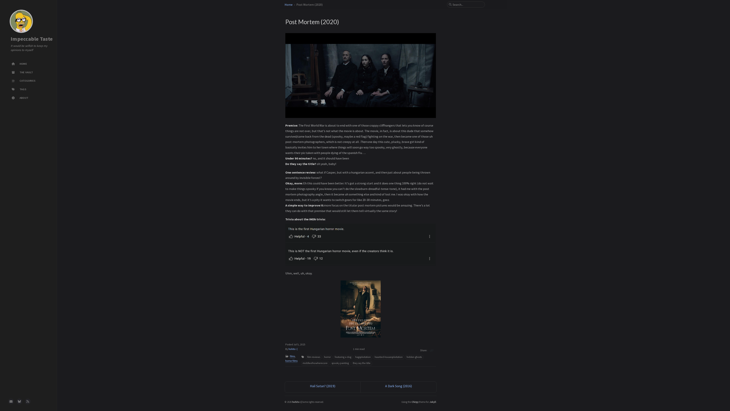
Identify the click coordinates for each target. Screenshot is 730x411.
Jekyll (432, 401)
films (292, 356)
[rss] (27, 401)
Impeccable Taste (32, 39)
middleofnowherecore (315, 363)
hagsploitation (363, 357)
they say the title (362, 363)
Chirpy (415, 401)
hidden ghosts (414, 357)
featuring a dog (343, 357)
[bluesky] (19, 401)
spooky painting (340, 363)
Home (289, 4)
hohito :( (293, 349)
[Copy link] (431, 350)
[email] (11, 401)
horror (327, 357)
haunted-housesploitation (389, 357)
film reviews (313, 357)
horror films (291, 360)
